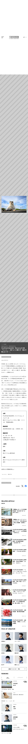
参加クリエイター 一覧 (14, 669)
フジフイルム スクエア (6, 356)
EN (26, 37)
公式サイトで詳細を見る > (7, 469)
